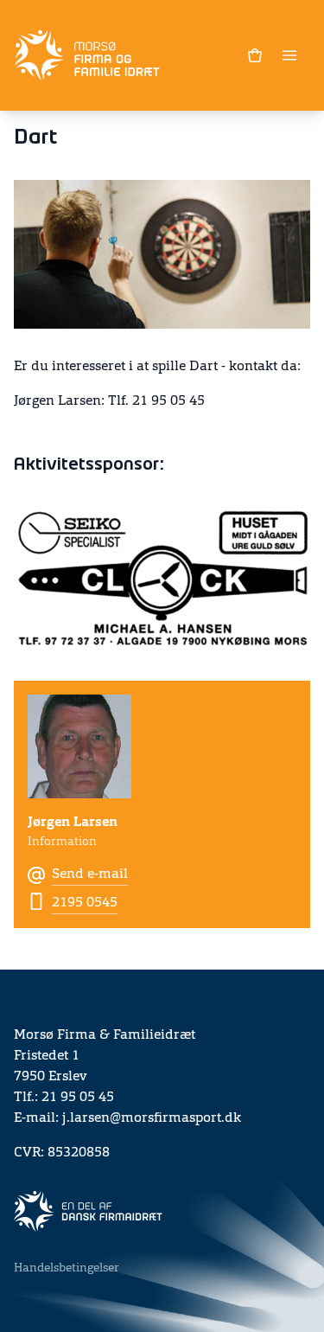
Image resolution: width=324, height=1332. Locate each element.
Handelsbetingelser (66, 1268)
